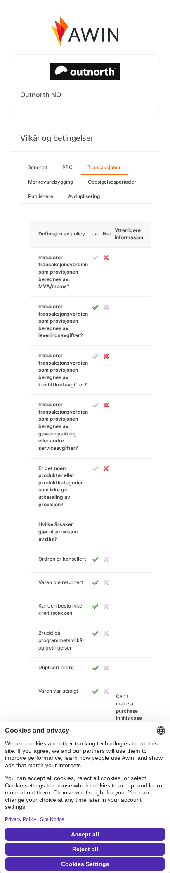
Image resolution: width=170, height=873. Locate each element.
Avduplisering (84, 196)
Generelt (37, 167)
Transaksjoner (104, 167)
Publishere (40, 196)
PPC (67, 167)
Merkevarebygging (50, 182)
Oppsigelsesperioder (112, 182)
